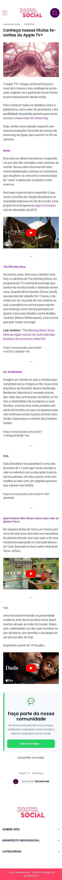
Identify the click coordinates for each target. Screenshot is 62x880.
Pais (5, 607)
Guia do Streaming (36, 118)
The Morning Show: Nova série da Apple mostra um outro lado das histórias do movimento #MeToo (29, 335)
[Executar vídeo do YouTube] (31, 232)
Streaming (38, 773)
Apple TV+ (25, 773)
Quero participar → (31, 743)
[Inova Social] (31, 12)
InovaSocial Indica (11, 24)
